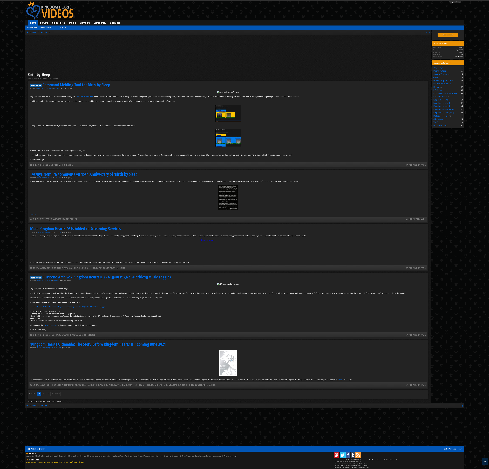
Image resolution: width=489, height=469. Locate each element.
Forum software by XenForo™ (351, 460)
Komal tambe (458, 57)
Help (459, 449)
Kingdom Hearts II (177, 385)
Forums (44, 22)
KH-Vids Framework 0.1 (347, 462)
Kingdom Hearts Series (63, 219)
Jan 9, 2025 (49, 178)
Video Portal (58, 22)
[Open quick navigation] (427, 32)
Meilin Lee (40, 178)
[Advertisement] (228, 54)
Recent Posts (32, 28)
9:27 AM (58, 232)
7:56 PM (58, 348)
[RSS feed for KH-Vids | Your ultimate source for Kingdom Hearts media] (358, 455)
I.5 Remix (55, 164)
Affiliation (81, 462)
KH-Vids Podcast (440, 96)
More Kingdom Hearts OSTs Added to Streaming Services (75, 228)
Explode (40, 88)
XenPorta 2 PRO (32, 401)
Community (99, 22)
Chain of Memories (75, 385)
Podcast (65, 462)
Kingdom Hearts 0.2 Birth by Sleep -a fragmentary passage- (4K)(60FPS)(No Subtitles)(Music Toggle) (68, 307)
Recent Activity (45, 28)
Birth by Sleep (41, 164)
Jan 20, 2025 (48, 88)
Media (72, 22)
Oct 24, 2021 (48, 281)
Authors (63, 28)
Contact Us (450, 449)
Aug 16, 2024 (49, 232)
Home (33, 22)
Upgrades (115, 22)
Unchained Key (440, 125)
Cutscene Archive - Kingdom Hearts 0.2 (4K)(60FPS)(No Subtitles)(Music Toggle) (107, 277)
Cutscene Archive (50, 325)
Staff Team (73, 462)
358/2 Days (39, 267)
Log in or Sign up (455, 2)
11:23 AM (58, 178)
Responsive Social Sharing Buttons (345, 468)
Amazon (340, 380)
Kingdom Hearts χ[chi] (443, 112)
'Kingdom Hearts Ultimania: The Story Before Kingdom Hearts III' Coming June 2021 (98, 344)
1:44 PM (56, 281)
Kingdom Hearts (155, 385)
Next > (57, 394)
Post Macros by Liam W (383, 460)
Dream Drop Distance (85, 267)
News (28, 462)
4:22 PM (57, 88)
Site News (89, 335)
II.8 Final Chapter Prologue (66, 335)
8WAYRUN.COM (57, 401)
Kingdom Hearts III (441, 106)
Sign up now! (448, 35)
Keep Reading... (417, 164)
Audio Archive (48, 462)
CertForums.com (363, 468)
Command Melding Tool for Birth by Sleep (76, 84)
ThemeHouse (362, 464)
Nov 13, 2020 (49, 348)
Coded (67, 267)
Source (33, 214)
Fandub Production (442, 83)
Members (85, 22)
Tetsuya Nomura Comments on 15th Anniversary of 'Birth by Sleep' (84, 174)
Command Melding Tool (84, 96)
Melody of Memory (441, 115)
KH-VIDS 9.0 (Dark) (36, 449)
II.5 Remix (67, 164)
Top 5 (435, 122)
